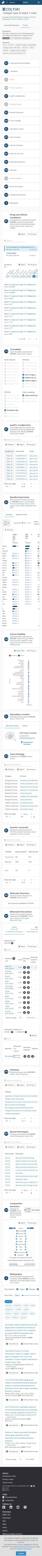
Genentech (6, 1518)
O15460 (11, 1003)
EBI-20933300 (10, 1056)
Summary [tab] (9, 514)
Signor (27, 918)
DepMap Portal (15, 644)
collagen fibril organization (29, 796)
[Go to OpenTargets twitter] (3, 1507)
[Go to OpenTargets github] (25, 1507)
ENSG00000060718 (16, 17)
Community (9, 1500)
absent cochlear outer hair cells (26, 1164)
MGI (31, 1136)
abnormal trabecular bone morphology (28, 1176)
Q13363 (11, 1008)
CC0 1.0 (27, 1486)
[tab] (11, 25)
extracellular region (26, 809)
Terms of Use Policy (24, 1549)
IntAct (22, 918)
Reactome (13, 920)
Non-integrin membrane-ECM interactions (19, 1108)
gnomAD (27, 834)
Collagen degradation (12, 1113)
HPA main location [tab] (12, 726)
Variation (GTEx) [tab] (21, 514)
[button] (3, 543)
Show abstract (13, 1344)
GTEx (18, 506)
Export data (20, 650)
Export (23, 234)
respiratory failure (21, 1179)
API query (33, 234)
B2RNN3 (11, 988)
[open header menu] (38, 2)
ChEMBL (12, 228)
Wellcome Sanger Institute (12, 1534)
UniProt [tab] (24, 726)
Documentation (11, 1497)
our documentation (28, 502)
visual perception (26, 793)
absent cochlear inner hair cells (26, 1161)
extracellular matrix (26, 803)
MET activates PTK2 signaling (15, 1105)
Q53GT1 (11, 978)
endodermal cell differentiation (30, 780)
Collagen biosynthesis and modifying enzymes (21, 1110)
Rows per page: (10, 484)
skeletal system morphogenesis (31, 787)
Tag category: (9, 1289)
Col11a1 (7, 1158)
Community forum (9, 1476)
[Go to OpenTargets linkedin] (11, 1507)
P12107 (32, 17)
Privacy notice (7, 1479)
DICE (11, 508)
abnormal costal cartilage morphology (28, 1185)
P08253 (11, 998)
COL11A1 (14, 19)
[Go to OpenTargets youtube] (18, 1507)
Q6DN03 (11, 968)
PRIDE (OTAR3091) (26, 506)
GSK (4, 1521)
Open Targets (25, 226)
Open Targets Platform (9, 1486)
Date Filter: (8, 1295)
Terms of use (7, 1483)
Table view (28, 1210)
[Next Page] (31, 817)
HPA (22, 719)
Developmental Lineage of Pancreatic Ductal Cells (22, 1102)
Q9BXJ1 (11, 973)
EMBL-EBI (6, 1515)
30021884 (35, 1056)
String (19, 920)
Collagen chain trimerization (14, 1099)
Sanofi (4, 1531)
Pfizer (4, 1527)
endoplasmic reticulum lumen (30, 806)
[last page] (34, 817)
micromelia (19, 1173)
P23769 (11, 993)
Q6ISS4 (11, 983)
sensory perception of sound (30, 783)
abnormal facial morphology (24, 1158)
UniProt (17, 719)
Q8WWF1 (11, 1013)
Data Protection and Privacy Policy (26, 1547)
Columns (11, 444)
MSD (4, 1524)
